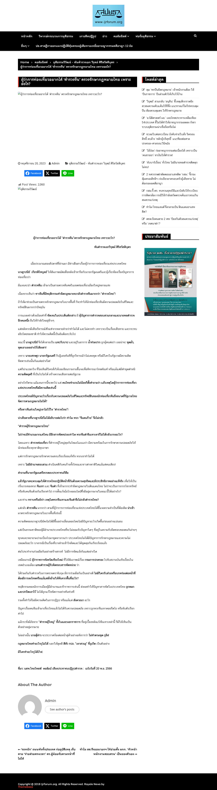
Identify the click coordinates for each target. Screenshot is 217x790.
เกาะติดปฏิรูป (87, 36)
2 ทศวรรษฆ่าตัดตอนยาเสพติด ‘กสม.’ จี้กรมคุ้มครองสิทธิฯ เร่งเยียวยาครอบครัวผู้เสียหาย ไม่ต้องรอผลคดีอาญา (169, 179)
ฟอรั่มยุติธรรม (144, 36)
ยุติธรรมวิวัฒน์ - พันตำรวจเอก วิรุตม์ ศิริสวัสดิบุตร (97, 163)
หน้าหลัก (26, 36)
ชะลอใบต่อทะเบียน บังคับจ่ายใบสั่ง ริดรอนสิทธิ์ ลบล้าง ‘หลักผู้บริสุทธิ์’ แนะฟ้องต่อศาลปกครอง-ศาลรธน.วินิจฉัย (168, 139)
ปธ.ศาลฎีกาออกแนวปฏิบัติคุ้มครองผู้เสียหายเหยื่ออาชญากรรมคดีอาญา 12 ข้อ (84, 46)
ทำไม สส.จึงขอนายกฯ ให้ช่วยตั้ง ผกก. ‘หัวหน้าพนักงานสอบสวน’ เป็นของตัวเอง (108, 751)
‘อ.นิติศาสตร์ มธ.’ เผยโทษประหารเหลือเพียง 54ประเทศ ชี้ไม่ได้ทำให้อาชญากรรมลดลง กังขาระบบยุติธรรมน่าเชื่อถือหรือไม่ (169, 122)
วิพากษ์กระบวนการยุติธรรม (56, 36)
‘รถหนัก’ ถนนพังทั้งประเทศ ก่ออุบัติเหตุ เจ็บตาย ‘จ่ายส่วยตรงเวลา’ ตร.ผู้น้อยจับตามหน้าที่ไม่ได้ (46, 754)
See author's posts (62, 709)
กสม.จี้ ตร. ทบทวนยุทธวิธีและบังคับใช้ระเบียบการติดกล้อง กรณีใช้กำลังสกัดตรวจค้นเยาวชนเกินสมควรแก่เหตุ (170, 195)
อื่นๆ (24, 46)
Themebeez (25, 787)
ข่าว (104, 36)
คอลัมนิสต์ (119, 36)
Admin (56, 163)
